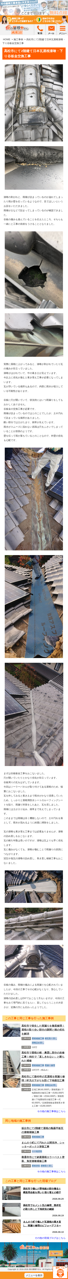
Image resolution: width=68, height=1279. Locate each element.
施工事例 (18, 39)
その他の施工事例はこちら (51, 1111)
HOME (6, 39)
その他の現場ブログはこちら (50, 1238)
